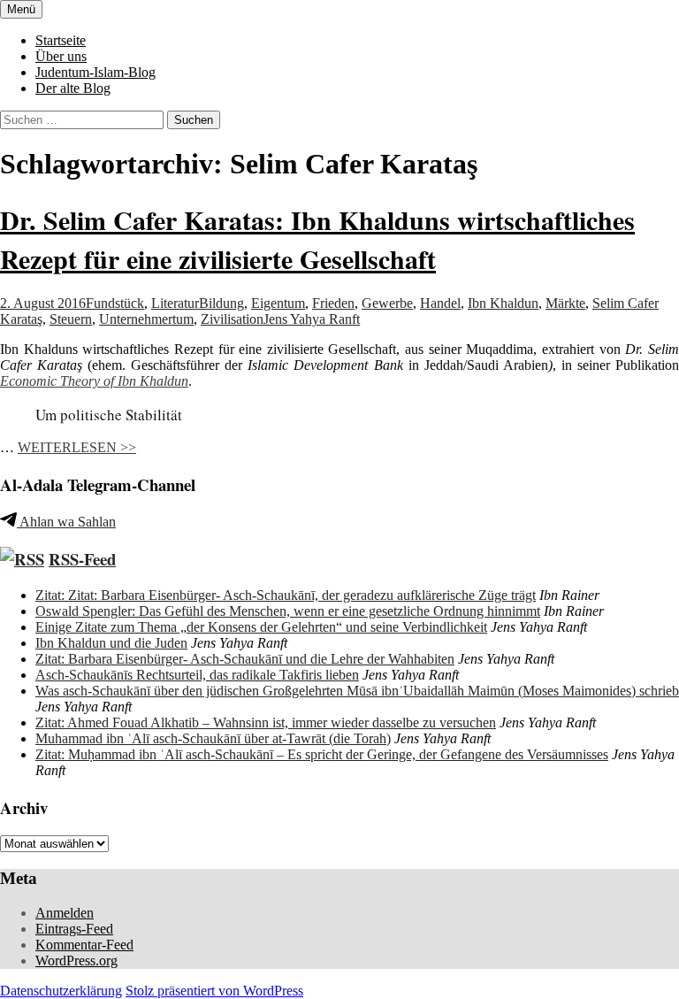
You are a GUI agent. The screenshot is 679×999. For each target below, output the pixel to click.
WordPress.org (76, 960)
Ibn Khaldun (503, 303)
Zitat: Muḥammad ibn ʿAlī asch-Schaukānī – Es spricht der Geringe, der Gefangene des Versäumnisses (321, 754)
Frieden (333, 303)
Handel (440, 303)
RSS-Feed (82, 559)
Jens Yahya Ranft (311, 319)
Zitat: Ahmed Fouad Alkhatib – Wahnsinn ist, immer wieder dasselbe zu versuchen (265, 722)
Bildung (221, 303)
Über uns (61, 56)
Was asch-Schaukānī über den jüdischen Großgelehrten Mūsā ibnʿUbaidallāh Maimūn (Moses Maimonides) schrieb (357, 690)
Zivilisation (232, 319)
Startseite (60, 40)
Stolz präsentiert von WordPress (214, 990)
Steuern (71, 319)
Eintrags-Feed (74, 928)
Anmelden (64, 912)
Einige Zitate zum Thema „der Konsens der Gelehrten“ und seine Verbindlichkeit (261, 626)
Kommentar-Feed (84, 944)
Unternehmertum (146, 319)
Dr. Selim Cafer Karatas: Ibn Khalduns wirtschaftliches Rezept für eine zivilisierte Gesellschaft (317, 239)
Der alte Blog (73, 88)
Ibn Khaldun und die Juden (111, 642)
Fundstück (115, 303)
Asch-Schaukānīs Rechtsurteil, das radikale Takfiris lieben (197, 674)
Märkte (565, 303)
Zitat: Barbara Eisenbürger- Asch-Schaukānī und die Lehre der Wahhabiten (244, 658)
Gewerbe (387, 303)
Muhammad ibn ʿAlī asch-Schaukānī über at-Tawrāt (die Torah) (213, 738)
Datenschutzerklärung (61, 990)
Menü (21, 9)
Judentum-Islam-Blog (95, 72)
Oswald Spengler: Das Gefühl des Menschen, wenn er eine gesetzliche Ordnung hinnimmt (287, 611)
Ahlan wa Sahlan (66, 521)
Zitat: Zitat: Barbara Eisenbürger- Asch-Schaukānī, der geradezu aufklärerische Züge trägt (285, 595)
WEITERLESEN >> (77, 447)
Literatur (175, 303)
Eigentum (278, 303)
